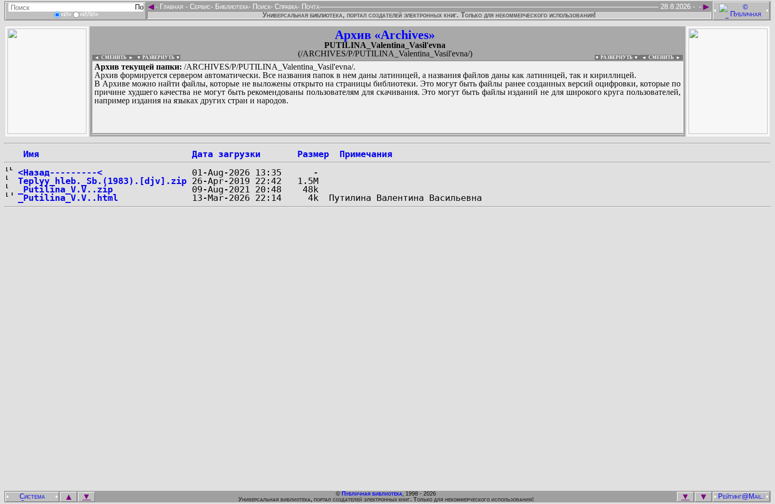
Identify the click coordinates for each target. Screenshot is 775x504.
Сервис (199, 6)
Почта (309, 6)
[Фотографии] (46, 131)
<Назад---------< (60, 172)
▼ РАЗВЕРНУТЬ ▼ (158, 57)
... (347, 133)
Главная (172, 6)
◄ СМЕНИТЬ (109, 57)
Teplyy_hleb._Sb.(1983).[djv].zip (102, 181)
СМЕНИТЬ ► (665, 57)
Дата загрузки (226, 154)
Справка (285, 6)
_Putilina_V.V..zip (65, 189)
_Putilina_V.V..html (68, 197)
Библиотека (230, 6)
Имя (28, 154)
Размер (313, 154)
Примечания (366, 154)
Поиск (260, 6)
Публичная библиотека (372, 493)
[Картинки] (728, 131)
